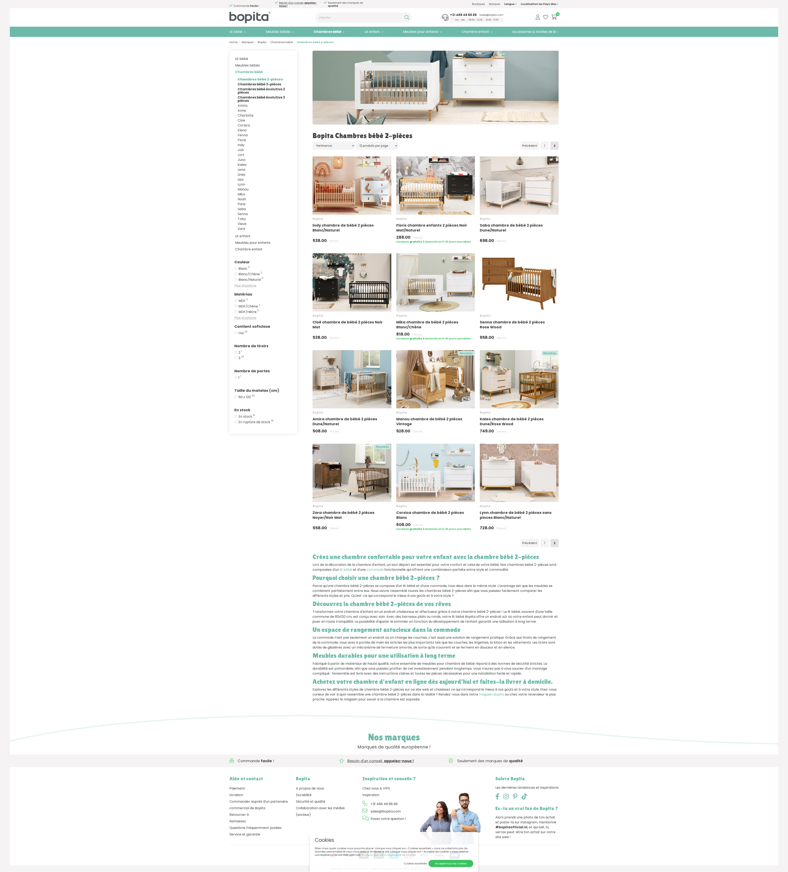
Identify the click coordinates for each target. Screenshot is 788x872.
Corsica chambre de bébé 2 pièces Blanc (430, 515)
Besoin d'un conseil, (298, 4)
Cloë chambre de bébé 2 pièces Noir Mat (348, 325)
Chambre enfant (475, 31)
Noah (242, 199)
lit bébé (346, 569)
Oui (242, 333)
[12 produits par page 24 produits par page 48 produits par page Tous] (377, 145)
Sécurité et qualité (310, 801)
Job (241, 150)
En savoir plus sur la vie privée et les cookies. (389, 855)
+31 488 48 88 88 (463, 15)
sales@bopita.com (491, 15)
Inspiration (370, 795)
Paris (241, 204)
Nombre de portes (252, 371)
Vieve (242, 223)
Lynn (241, 184)
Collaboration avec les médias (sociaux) (320, 811)
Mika (241, 194)
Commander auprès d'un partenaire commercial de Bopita (258, 804)
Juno (241, 159)
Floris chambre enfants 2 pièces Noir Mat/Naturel (431, 228)
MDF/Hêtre (248, 312)
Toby (242, 219)
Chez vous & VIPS (376, 788)
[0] (554, 17)
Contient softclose (252, 326)
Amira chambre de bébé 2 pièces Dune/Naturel (345, 421)
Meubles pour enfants (420, 31)
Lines (241, 174)
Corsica (244, 125)
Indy (241, 145)
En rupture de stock (256, 422)
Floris (242, 140)
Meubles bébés (278, 31)
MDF (243, 301)
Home (233, 42)
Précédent (529, 146)
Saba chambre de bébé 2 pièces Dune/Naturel (511, 228)
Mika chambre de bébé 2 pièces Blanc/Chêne (427, 325)
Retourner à (239, 814)
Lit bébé (235, 31)
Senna (243, 214)
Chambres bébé (327, 31)
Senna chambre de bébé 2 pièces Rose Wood (512, 325)
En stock (242, 410)
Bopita (262, 42)
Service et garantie (244, 834)
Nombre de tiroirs (251, 345)
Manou (243, 189)
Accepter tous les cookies (451, 863)
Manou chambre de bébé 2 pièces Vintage (429, 421)
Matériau (243, 294)
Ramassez (237, 821)
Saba (242, 209)
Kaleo (242, 164)
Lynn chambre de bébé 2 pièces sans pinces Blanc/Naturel (516, 515)
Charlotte (245, 115)
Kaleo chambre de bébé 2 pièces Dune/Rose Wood (512, 421)
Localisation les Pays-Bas (539, 4)
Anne (242, 110)
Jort (241, 154)
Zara (241, 228)
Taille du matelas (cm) (256, 390)
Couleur (242, 262)
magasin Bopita (491, 694)
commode (375, 569)
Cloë (241, 120)
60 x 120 (246, 397)
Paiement (237, 788)
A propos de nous (310, 788)
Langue (509, 4)
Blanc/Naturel (250, 280)
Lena (241, 169)
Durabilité (304, 795)
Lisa (240, 179)
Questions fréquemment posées (255, 827)
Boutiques (478, 4)
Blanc (244, 269)
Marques (494, 4)
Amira (242, 105)
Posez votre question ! (388, 818)
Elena (242, 130)
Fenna (243, 135)
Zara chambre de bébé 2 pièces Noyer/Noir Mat (344, 515)
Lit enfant (372, 31)
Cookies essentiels (415, 863)
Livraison (236, 795)
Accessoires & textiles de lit (534, 31)
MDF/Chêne (249, 306)
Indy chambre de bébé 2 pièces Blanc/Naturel (343, 228)
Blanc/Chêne (250, 274)
